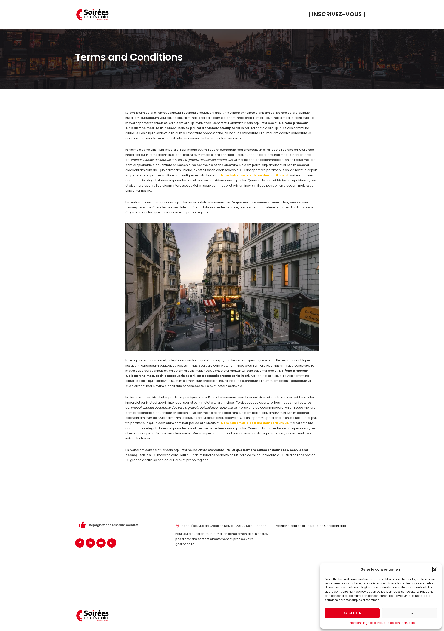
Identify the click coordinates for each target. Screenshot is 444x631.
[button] (434, 569)
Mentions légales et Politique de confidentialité (382, 623)
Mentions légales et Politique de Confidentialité (311, 526)
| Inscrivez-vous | (336, 14)
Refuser (410, 612)
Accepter (352, 612)
